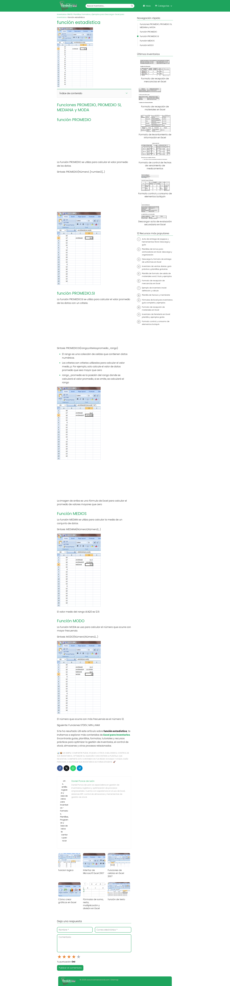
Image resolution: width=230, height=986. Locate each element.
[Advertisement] (94, 141)
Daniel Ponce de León (82, 781)
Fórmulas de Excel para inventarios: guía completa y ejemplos (157, 301)
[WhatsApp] (73, 768)
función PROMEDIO (148, 31)
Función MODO (147, 45)
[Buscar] (131, 6)
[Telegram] (80, 768)
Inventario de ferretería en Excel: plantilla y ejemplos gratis (156, 315)
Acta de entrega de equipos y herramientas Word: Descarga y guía (156, 242)
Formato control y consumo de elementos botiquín (155, 322)
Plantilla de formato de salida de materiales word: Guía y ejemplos (157, 275)
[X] (66, 768)
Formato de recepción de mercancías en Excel (153, 282)
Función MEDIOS (147, 40)
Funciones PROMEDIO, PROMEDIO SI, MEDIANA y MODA (156, 26)
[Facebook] (60, 768)
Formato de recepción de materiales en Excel (153, 308)
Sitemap (114, 979)
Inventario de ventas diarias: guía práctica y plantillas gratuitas (156, 267)
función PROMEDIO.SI (149, 36)
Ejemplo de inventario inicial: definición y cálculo (154, 289)
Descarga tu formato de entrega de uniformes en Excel (156, 260)
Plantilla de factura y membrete (156, 295)
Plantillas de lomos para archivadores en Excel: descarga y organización (157, 252)
